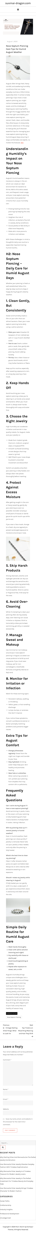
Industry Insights (6, 1209)
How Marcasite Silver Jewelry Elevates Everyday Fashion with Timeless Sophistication (17, 1165)
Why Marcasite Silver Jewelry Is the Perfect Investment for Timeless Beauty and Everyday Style (16, 1181)
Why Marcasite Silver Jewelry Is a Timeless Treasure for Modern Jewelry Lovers (15, 1172)
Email (5, 1099)
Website (6, 1109)
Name (5, 1089)
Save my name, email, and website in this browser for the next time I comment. (18, 1121)
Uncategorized (5, 1218)
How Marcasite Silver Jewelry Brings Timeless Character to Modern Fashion (16, 1189)
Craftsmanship (5, 1205)
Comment (7, 1060)
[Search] (3, 1147)
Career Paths (11, 1013)
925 (22, 143)
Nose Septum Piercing (14, 1017)
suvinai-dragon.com (18, 3)
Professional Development (9, 1214)
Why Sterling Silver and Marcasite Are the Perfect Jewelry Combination (18, 1158)
